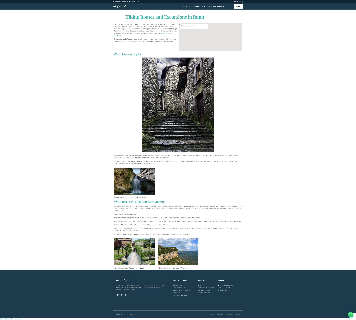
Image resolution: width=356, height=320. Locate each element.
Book (238, 6)
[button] (350, 314)
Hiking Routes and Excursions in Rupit (129, 268)
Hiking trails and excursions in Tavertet (173, 268)
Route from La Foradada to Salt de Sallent (130, 197)
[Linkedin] (125, 295)
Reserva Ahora (5, 319)
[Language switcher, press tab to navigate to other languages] (236, 2)
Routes (185, 6)
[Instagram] (121, 295)
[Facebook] (117, 295)
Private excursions (215, 6)
